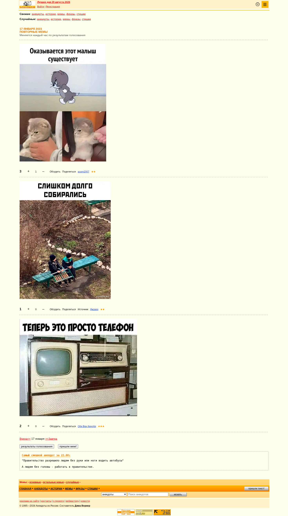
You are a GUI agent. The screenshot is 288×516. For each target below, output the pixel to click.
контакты (46, 501)
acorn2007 (83, 171)
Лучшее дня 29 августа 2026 (53, 2)
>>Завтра (51, 438)
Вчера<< (25, 438)
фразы (70, 13)
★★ (93, 171)
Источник (83, 309)
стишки (81, 13)
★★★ (101, 426)
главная (25, 488)
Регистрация (53, 6)
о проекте (58, 501)
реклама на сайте (29, 501)
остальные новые (53, 482)
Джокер (94, 309)
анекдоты (38, 13)
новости (85, 501)
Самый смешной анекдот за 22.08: (46, 455)
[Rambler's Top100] (126, 512)
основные (35, 482)
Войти (40, 6)
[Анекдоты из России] (27, 4)
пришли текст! (256, 488)
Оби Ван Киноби (87, 426)
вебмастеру (72, 501)
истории (50, 13)
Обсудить (55, 171)
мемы (61, 13)
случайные (72, 482)
